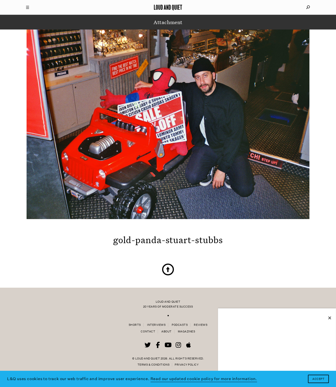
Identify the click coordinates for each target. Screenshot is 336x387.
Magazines (186, 331)
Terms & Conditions (153, 365)
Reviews (200, 325)
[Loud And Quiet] (168, 7)
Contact (148, 331)
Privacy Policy (187, 365)
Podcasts (180, 325)
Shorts (135, 325)
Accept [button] (318, 379)
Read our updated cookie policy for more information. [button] (204, 378)
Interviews (156, 325)
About (166, 331)
